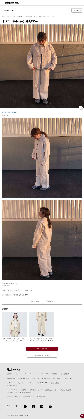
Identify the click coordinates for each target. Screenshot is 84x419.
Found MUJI (46, 378)
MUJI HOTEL (69, 378)
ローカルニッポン (30, 374)
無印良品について (50, 390)
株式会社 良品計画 (65, 390)
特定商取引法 (41, 396)
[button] (2, 2)
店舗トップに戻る (42, 349)
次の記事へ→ (49, 301)
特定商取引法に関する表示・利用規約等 (19, 392)
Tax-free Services (12, 385)
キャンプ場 (35, 378)
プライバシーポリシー (13, 396)
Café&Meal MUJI (23, 378)
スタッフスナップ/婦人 (9, 112)
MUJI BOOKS (57, 378)
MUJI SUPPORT (44, 374)
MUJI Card (30, 383)
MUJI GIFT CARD (42, 383)
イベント (18, 374)
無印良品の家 (11, 378)
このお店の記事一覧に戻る (42, 355)
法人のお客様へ (55, 383)
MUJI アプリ (10, 383)
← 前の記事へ (35, 301)
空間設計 (54, 374)
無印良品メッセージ (36, 390)
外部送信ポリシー (28, 396)
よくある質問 (65, 374)
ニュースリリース (12, 390)
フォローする (77, 10)
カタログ (20, 383)
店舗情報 (9, 374)
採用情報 (23, 390)
